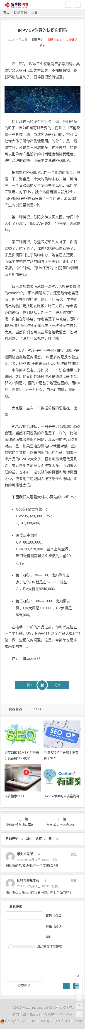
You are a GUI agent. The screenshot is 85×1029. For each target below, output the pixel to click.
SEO (37, 709)
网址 (49, 937)
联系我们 (35, 1014)
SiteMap (66, 1014)
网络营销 (20, 12)
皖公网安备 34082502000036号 (27, 1021)
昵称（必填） (55, 915)
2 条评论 (72, 39)
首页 (6, 12)
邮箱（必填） (55, 926)
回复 (73, 854)
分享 (57, 685)
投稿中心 (50, 1014)
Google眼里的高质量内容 (61, 796)
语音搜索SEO (14, 796)
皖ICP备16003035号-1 (69, 1021)
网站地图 (19, 1014)
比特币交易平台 (28, 880)
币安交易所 (25, 854)
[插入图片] (66, 986)
